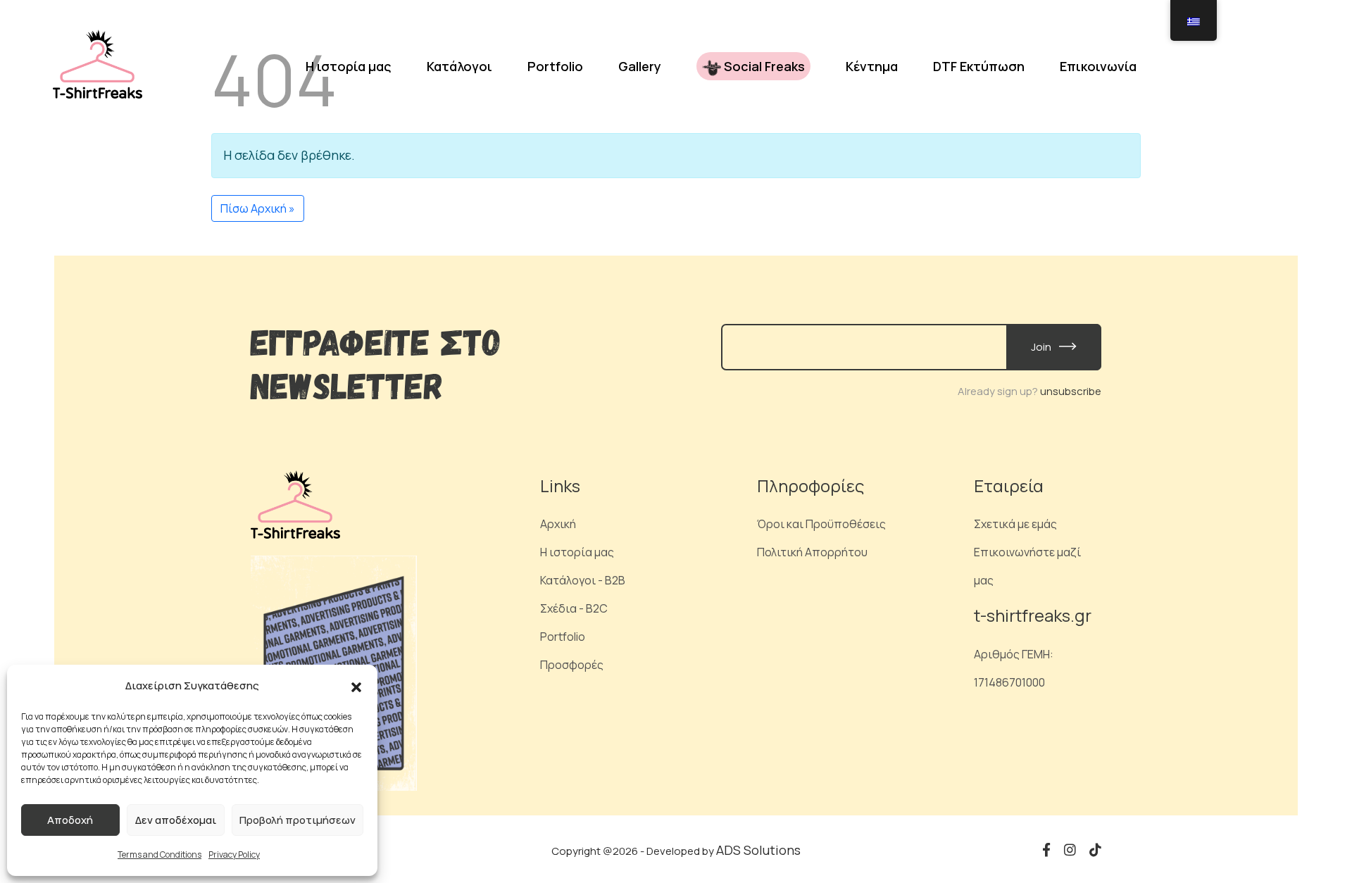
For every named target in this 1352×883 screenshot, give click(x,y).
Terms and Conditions (159, 854)
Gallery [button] (639, 66)
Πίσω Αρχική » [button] (257, 208)
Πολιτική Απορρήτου (812, 552)
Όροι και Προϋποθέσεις (821, 524)
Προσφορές (571, 664)
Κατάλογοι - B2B (582, 580)
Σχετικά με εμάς (1015, 524)
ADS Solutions (758, 849)
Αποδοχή (70, 820)
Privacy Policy (234, 854)
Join (1042, 346)
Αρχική (558, 524)
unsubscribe (1070, 391)
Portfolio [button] (555, 66)
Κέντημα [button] (872, 66)
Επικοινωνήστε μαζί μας (1027, 566)
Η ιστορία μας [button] (349, 66)
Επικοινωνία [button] (1098, 66)
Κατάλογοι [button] (459, 66)
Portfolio (562, 636)
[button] (356, 686)
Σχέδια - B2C (574, 608)
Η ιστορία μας (577, 552)
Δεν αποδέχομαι (175, 820)
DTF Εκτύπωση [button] (979, 66)
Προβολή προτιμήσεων (297, 820)
